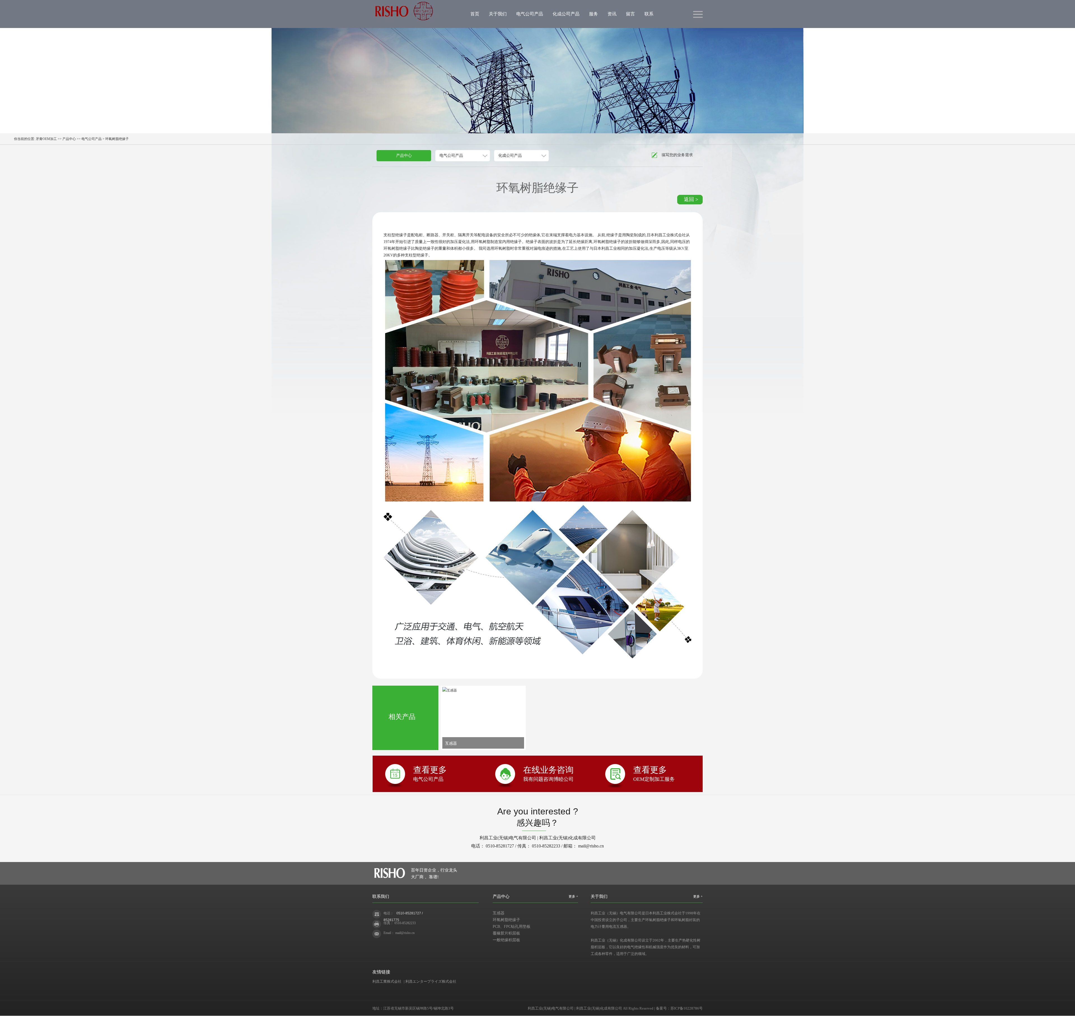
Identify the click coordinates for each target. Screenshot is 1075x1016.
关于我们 (498, 13)
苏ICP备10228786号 (686, 1008)
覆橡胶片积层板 (506, 933)
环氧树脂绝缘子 (506, 920)
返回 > (691, 199)
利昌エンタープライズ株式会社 (430, 981)
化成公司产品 (566, 13)
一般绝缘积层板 (506, 940)
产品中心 (69, 139)
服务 (593, 13)
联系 (648, 13)
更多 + (573, 896)
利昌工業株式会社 (386, 981)
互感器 (498, 913)
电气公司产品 (529, 13)
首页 (474, 13)
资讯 (611, 13)
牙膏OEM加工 (46, 139)
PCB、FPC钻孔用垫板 (512, 926)
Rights (633, 1008)
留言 (630, 13)
